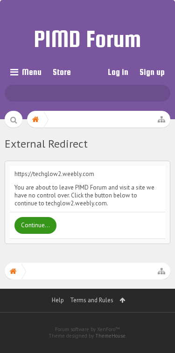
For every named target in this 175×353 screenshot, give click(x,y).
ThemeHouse (110, 336)
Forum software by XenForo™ (87, 329)
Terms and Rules (91, 300)
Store (62, 72)
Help (58, 300)
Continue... (35, 225)
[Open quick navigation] (161, 119)
